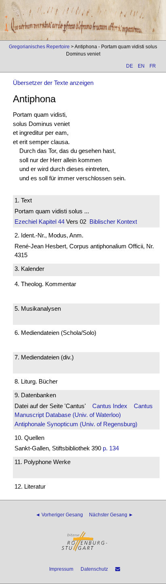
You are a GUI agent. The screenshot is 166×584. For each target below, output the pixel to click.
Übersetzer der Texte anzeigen (53, 82)
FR (152, 66)
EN (141, 66)
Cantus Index (109, 405)
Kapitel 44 (50, 221)
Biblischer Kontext (113, 221)
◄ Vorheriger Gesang (59, 515)
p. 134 (111, 448)
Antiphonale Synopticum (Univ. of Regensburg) (76, 424)
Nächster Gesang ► (111, 515)
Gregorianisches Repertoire (39, 47)
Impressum (61, 569)
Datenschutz (94, 569)
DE (129, 66)
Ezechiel (26, 221)
